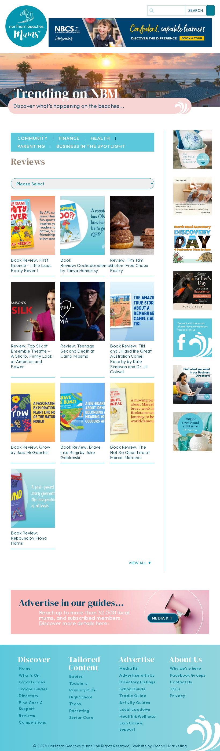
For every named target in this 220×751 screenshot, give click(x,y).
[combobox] (166, 10)
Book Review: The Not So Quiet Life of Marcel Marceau (130, 452)
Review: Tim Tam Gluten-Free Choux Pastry (129, 265)
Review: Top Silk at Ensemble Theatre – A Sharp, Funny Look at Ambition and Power (31, 356)
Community (32, 138)
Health (100, 138)
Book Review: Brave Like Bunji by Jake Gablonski (80, 452)
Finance (69, 138)
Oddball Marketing (170, 745)
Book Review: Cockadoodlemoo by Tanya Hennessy (86, 265)
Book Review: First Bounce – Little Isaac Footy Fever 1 (31, 265)
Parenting (31, 146)
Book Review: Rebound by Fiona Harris (29, 538)
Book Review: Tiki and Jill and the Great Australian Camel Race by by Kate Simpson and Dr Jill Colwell (131, 358)
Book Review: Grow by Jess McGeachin (30, 449)
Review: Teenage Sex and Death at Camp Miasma (77, 351)
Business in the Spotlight (91, 146)
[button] (210, 10)
